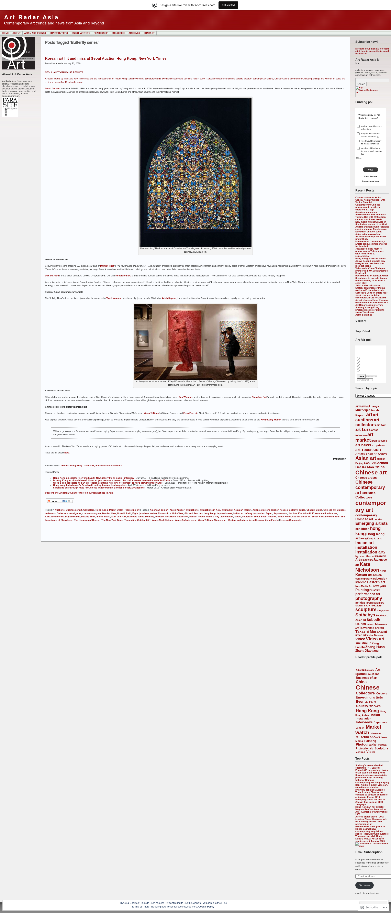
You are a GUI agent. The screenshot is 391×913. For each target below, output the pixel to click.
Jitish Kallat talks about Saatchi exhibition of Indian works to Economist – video (370, 288)
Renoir (193, 516)
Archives (134, 33)
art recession (368, 449)
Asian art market (242, 510)
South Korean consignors (325, 516)
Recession (182, 516)
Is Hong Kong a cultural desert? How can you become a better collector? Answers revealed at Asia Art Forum (111, 480)
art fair (381, 425)
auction (381, 459)
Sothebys (365, 614)
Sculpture (381, 748)
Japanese (380, 722)
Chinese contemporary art (370, 487)
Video (360, 639)
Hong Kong (367, 710)
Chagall (310, 510)
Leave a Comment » (291, 520)
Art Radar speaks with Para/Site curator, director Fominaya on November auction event (372, 229)
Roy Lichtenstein (224, 516)
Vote (370, 169)
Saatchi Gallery (373, 605)
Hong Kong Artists (371, 538)
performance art (367, 594)
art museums (379, 440)
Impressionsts (224, 513)
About (16, 33)
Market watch (368, 729)
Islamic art (366, 559)
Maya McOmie (72, 516)
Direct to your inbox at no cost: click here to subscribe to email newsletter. (372, 51)
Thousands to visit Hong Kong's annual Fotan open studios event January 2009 (370, 838)
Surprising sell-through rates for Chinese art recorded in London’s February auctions (99, 487)
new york (379, 586)
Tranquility (130, 520)
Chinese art (371, 472)
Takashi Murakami (371, 631)
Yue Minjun (363, 643)
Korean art (363, 575)
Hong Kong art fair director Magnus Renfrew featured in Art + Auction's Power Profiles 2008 (371, 810)
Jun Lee (292, 513)
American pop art (159, 510)
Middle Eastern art (370, 582)
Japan (269, 513)
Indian (375, 715)
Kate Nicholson (367, 567)
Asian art (365, 458)
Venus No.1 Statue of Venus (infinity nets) (174, 520)
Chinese (368, 687)
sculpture (366, 609)
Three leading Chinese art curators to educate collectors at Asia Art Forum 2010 (371, 794)
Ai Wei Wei (361, 406)
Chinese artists (366, 477)
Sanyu (237, 516)
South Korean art (301, 516)
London (381, 578)
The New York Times (112, 520)
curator (378, 519)
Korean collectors (54, 516)
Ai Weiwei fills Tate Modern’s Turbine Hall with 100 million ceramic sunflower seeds (370, 217)
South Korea (284, 516)
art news (363, 445)
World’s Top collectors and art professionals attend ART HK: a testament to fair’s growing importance (108, 483)
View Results (370, 176)
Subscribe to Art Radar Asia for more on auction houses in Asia (79, 493)
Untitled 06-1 (144, 520)
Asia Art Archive (377, 453)
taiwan (370, 624)
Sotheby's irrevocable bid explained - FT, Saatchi (369, 766)
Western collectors (238, 520)
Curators (381, 693)
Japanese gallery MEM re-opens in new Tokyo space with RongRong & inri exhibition (369, 252)
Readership (101, 33)
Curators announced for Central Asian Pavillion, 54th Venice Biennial (370, 200)
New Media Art (363, 586)
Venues (360, 752)
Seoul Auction (52, 88)
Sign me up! (364, 885)
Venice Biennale (375, 635)
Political (382, 744)
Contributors (58, 33)
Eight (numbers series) (144, 513)
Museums (376, 733)
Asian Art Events (35, 33)
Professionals (364, 748)
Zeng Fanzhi (190, 413)
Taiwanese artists (371, 627)
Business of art (366, 677)
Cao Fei (369, 463)
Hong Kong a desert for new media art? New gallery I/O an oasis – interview (93, 478)
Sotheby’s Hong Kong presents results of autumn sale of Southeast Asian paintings (369, 311)
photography (368, 598)
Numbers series (135, 516)
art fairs (363, 429)
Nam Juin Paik (259, 397)
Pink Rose (170, 516)
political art (362, 602)
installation (366, 547)
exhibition (362, 528)
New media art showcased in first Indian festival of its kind (371, 223)
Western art (220, 520)
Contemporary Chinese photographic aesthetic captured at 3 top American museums (367, 208)
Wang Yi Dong (151, 413)
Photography (366, 744)
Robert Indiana (123, 275)
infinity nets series (255, 513)
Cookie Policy (206, 906)
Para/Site (374, 590)
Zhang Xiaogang (367, 650)
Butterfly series (297, 510)
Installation (363, 718)
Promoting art (132, 510)
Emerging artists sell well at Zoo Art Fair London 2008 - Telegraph (370, 802)
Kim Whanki (185, 397)
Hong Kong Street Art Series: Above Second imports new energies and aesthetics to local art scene (371, 262)
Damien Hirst (107, 266)
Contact (149, 33)
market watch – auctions (108, 465)
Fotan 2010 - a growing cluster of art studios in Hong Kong (371, 771)
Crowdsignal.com (370, 181)
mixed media (103, 516)
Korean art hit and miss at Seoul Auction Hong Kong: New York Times (106, 58)
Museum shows (368, 737)
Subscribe (118, 33)
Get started (228, 5)
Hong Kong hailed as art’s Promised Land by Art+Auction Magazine (89, 485)
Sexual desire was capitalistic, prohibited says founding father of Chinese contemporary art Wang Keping (372, 779)
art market (364, 437)
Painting (362, 590)
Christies (369, 493)
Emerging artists (371, 523)
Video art (375, 638)
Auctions (373, 673)
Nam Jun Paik (118, 516)
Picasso (159, 516)
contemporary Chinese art (366, 517)
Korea (383, 571)
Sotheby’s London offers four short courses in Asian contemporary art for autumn (371, 295)
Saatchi (359, 605)
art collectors (367, 422)
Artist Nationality (365, 670)
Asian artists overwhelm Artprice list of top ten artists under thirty (370, 236)
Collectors (363, 497)
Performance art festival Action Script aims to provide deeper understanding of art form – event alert (372, 279)
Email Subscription (368, 852)
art (369, 414)
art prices (378, 445)
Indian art (364, 542)
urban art (360, 635)
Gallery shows (368, 706)
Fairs (372, 701)
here (66, 452)
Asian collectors (261, 510)
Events (362, 702)
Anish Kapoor (168, 298)
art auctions (192, 510)
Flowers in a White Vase (170, 513)
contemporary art (370, 506)
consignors (75, 513)
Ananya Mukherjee (367, 408)
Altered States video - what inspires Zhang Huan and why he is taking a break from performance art (371, 820)
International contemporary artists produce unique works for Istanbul (371, 244)
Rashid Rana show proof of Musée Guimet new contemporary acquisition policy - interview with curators (372, 830)
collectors (89, 465)
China (380, 467)
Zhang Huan (375, 647)
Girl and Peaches (194, 513)
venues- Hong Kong (71, 465)
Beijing (359, 463)
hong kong (210, 513)
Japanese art (280, 513)
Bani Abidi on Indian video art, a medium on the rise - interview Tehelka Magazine (371, 787)
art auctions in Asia (210, 510)
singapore (383, 610)
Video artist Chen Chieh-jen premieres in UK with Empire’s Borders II (371, 270)
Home (5, 33)
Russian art (377, 602)
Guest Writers (80, 33)
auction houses (279, 510)
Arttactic (361, 453)
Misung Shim (88, 516)
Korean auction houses (324, 513)
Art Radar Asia (31, 17)
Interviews (364, 722)
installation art (369, 552)
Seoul (257, 516)
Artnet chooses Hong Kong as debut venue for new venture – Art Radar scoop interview (371, 302)
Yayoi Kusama (113, 298)
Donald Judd (52, 275)
